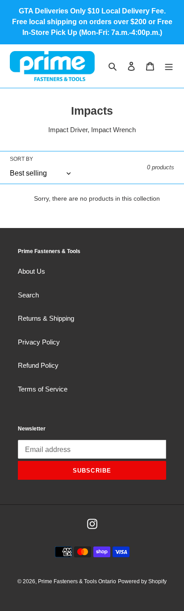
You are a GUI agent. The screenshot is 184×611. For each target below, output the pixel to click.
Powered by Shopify (142, 581)
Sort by (21, 159)
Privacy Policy (39, 342)
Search (28, 295)
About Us (31, 271)
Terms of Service (42, 389)
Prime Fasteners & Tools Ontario (77, 581)
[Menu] (168, 66)
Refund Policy (38, 365)
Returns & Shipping (46, 318)
